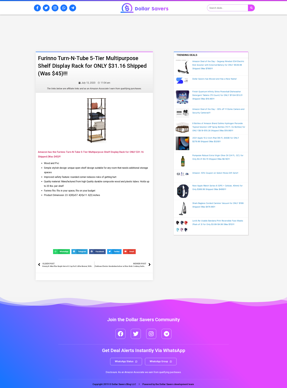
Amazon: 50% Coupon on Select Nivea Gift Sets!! (215, 173)
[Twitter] (46, 7)
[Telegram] (167, 334)
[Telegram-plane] (72, 7)
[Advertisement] (86, 30)
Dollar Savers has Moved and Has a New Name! (214, 79)
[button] (126, 361)
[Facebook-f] (37, 7)
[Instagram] (55, 7)
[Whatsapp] (63, 7)
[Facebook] (121, 334)
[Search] (251, 8)
